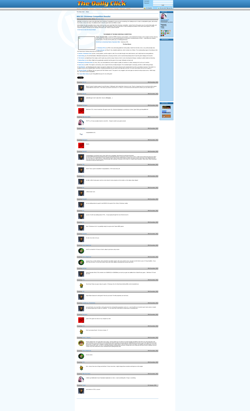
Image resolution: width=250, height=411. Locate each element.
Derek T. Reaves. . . (87, 337)
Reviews (104, 9)
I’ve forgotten (149, 8)
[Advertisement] (118, 405)
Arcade (116, 9)
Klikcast (122, 9)
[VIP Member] (170, 31)
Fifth (83, 164)
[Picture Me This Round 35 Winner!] (161, 33)
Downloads (85, 9)
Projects (98, 9)
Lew (83, 291)
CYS (83, 279)
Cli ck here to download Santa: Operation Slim (108, 42)
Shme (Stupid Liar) (86, 245)
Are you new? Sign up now (166, 8)
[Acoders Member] (166, 31)
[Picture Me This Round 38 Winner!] (168, 33)
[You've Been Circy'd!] (165, 33)
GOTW (128, 9)
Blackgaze (84, 105)
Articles (92, 9)
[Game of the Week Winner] (161, 31)
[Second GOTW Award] (163, 33)
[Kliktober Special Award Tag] (163, 35)
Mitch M (84, 82)
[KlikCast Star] (168, 31)
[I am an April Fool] (161, 35)
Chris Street (100, 18)
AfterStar (84, 268)
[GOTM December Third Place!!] (170, 33)
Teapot (84, 385)
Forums (110, 9)
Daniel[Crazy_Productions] (88, 302)
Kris (83, 176)
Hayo (83, 128)
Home (78, 9)
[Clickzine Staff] (164, 31)
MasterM (84, 151)
